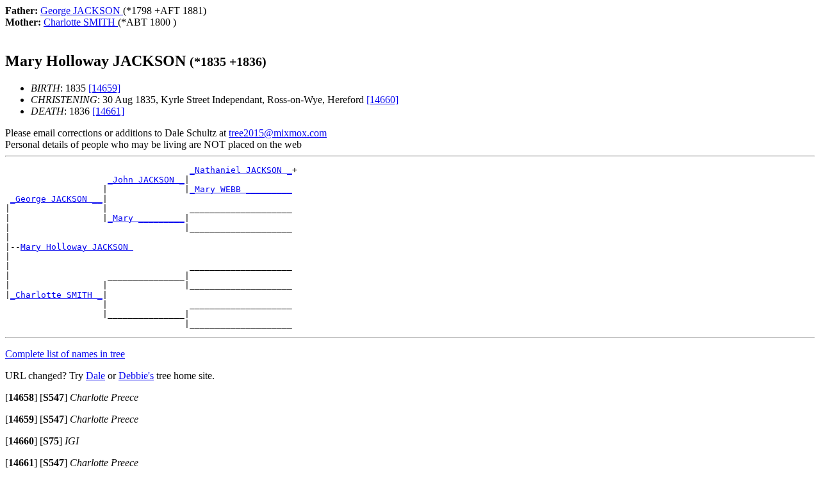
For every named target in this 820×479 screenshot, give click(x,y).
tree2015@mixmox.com (278, 132)
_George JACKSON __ (56, 199)
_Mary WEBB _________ (241, 189)
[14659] (104, 88)
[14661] (108, 111)
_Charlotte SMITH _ (56, 295)
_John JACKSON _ (146, 179)
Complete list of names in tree (65, 353)
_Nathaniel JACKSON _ (241, 170)
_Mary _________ (146, 218)
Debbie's (136, 375)
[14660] (382, 99)
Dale (95, 375)
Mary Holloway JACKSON (76, 247)
